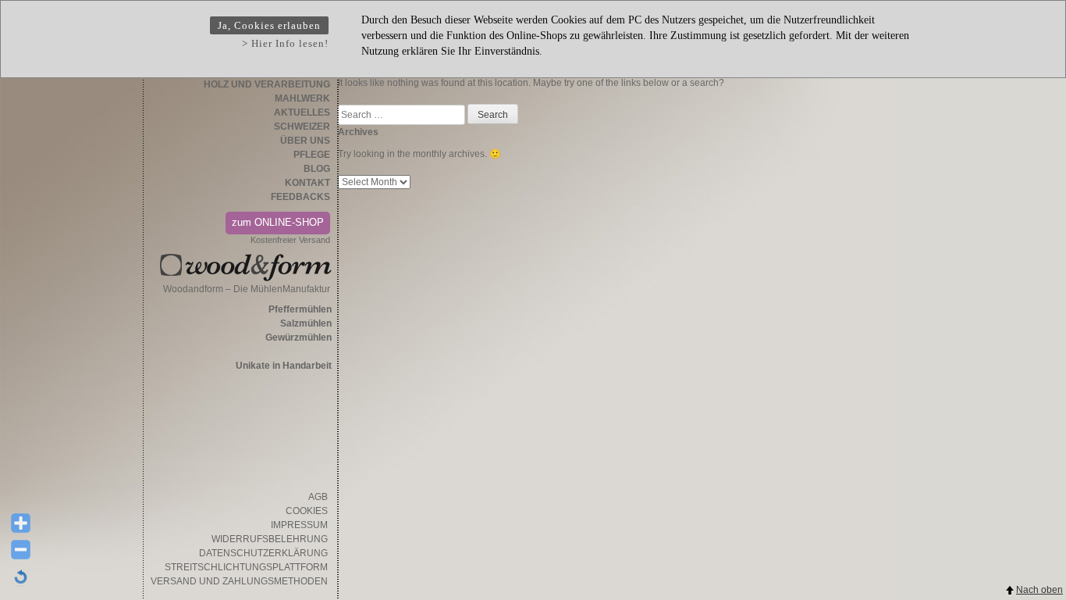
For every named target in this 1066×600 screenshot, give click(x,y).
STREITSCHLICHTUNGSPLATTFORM (246, 567)
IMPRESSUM (299, 525)
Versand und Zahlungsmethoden (239, 581)
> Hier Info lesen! (285, 43)
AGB (318, 496)
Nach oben (1039, 589)
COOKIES (307, 510)
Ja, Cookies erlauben (269, 25)
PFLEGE (311, 154)
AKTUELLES (302, 112)
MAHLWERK (302, 98)
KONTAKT (307, 182)
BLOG (317, 168)
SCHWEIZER (302, 126)
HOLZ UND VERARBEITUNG (267, 84)
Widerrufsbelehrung (269, 539)
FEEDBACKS (300, 196)
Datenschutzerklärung (263, 553)
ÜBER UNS (305, 140)
